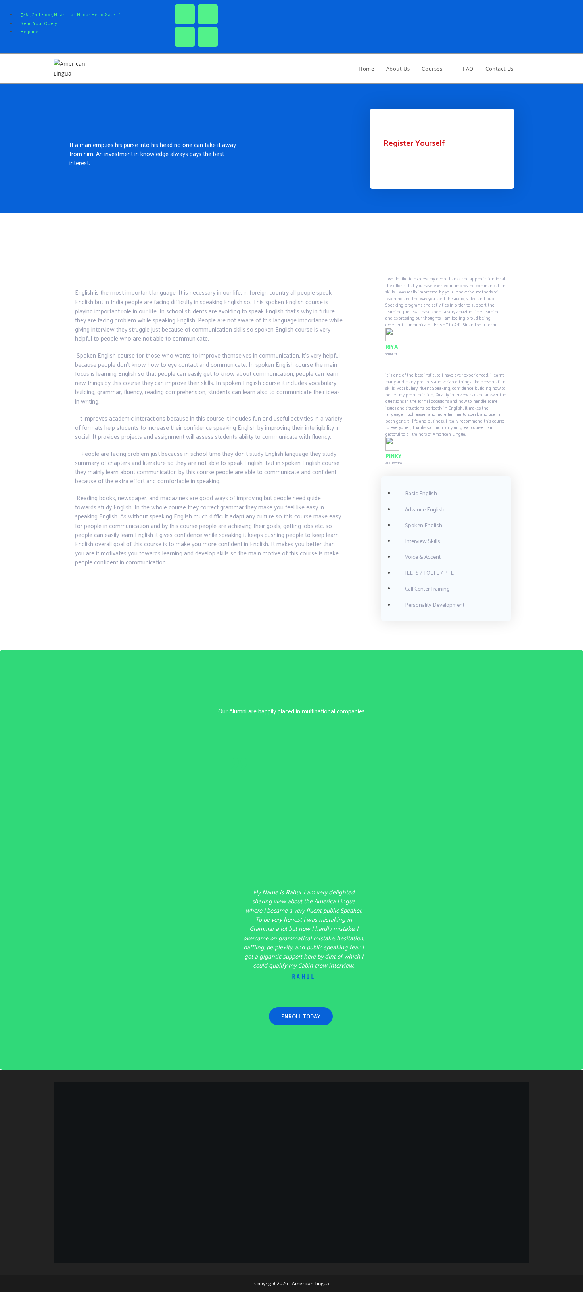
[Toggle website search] (527, 68)
